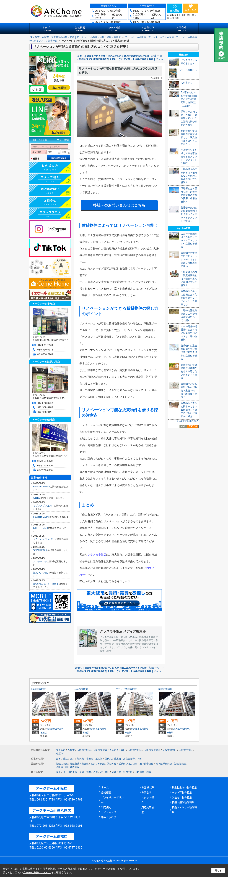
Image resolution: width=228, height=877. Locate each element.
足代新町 (59, 728)
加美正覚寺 (129, 758)
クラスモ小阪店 (96, 554)
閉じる (218, 870)
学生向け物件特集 (182, 797)
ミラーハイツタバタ (44, 539)
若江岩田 (104, 772)
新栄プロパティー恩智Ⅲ (46, 584)
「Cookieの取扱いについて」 (37, 872)
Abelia (36, 497)
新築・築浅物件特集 (183, 802)
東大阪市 (51, 728)
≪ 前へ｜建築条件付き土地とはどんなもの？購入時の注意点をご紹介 (113, 56)
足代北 (108, 758)
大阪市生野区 (135, 750)
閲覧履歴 (174, 10)
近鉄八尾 (116, 772)
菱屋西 (117, 758)
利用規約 (106, 807)
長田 (58, 772)
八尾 (95, 772)
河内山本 (139, 772)
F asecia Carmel (41, 516)
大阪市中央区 (186, 750)
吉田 (58, 758)
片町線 (59, 767)
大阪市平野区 (84, 750)
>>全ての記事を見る (188, 421)
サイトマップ (108, 812)
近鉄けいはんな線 (128, 763)
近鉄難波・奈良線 (79, 763)
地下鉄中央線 (146, 763)
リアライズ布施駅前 (126, 689)
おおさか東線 (98, 763)
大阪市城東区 (170, 750)
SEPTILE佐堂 (40, 550)
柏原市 (59, 753)
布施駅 (43, 732)
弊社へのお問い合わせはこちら (119, 205)
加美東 (80, 758)
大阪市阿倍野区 (152, 750)
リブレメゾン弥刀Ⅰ (43, 505)
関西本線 (111, 763)
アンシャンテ (40, 561)
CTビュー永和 (40, 528)
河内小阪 (128, 772)
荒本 (88, 772)
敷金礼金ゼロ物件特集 (184, 787)
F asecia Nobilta (41, 486)
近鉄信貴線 (180, 763)
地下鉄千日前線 (164, 763)
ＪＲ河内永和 (70, 772)
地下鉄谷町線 (72, 767)
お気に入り (190, 10)
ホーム (105, 787)
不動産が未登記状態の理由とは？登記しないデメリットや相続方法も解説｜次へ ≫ (120, 59)
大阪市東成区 (100, 750)
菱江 (65, 758)
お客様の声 (147, 787)
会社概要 (106, 792)
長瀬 (81, 772)
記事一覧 (156, 55)
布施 (148, 772)
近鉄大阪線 (62, 763)
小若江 (89, 758)
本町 (139, 758)
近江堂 (98, 758)
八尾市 (71, 750)
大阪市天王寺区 (117, 750)
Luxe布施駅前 (38, 689)
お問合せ (146, 792)
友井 (72, 758)
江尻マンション (41, 572)
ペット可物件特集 (182, 792)
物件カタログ (108, 817)
